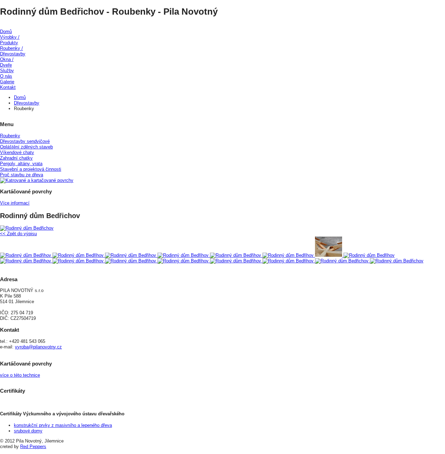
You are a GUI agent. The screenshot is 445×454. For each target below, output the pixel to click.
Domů (6, 31)
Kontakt (8, 87)
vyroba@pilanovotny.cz (38, 346)
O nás (6, 76)
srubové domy (28, 430)
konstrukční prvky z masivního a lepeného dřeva (63, 425)
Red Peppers (33, 446)
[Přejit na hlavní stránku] (222, 26)
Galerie (7, 81)
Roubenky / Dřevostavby (12, 51)
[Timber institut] (222, 402)
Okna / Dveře (7, 62)
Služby (7, 70)
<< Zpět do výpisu (18, 233)
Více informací (15, 203)
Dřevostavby (26, 103)
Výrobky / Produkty (9, 39)
